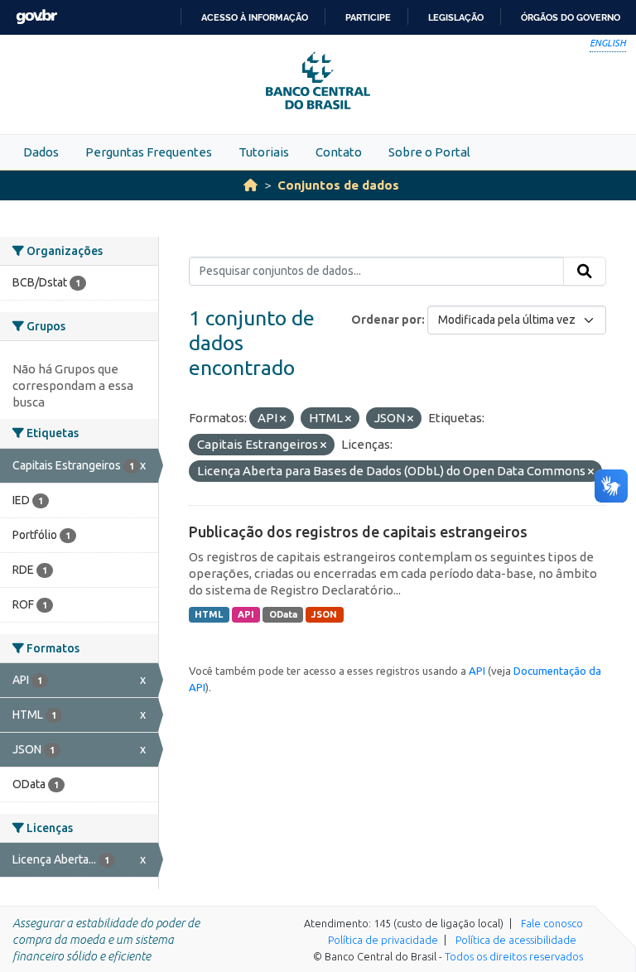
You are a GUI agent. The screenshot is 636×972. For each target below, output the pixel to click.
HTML (209, 614)
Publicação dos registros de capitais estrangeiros (358, 531)
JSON (324, 614)
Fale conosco (552, 923)
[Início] (250, 185)
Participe (368, 17)
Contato (339, 152)
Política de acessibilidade (515, 940)
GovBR (36, 17)
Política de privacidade (383, 940)
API (246, 614)
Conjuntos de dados (338, 185)
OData (283, 614)
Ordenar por (386, 319)
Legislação (456, 17)
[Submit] (584, 271)
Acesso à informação (254, 17)
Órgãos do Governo (570, 17)
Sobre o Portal (429, 152)
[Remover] (283, 419)
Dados (41, 152)
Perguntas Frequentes (148, 152)
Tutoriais (263, 152)
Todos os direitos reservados (514, 956)
